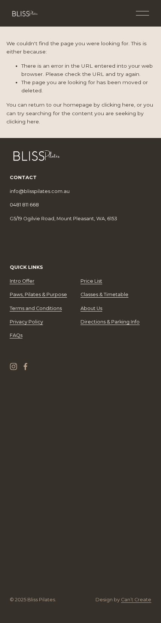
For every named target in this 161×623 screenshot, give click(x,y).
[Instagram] (13, 366)
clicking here (117, 105)
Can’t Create (136, 599)
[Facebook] (25, 366)
